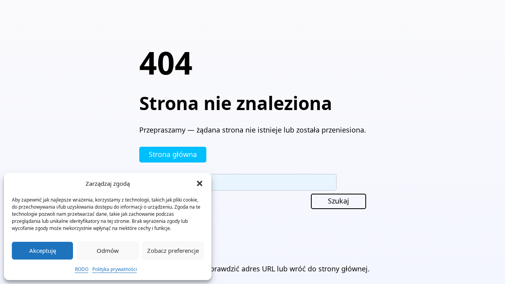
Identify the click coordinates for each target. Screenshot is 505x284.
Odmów (108, 250)
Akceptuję (42, 250)
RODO (81, 269)
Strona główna (173, 154)
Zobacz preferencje (173, 250)
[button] (200, 183)
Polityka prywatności (114, 269)
